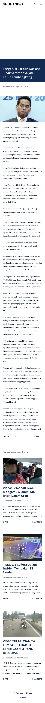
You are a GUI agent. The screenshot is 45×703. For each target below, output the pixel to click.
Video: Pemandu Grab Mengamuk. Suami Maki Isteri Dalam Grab (20, 492)
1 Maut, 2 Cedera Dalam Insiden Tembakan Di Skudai (20, 568)
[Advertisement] (22, 35)
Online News (13, 4)
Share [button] (36, 436)
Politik (13, 436)
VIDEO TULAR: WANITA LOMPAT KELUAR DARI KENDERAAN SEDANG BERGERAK (19, 647)
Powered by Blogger (24, 693)
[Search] (34, 4)
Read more (37, 522)
